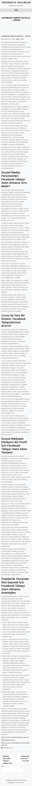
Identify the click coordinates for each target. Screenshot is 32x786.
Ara (2, 766)
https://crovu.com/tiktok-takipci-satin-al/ (15, 737)
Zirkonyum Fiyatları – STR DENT (24, 758)
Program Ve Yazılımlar (16, 2)
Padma (11, 782)
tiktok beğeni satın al (8, 740)
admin (22, 39)
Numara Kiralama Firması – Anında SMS (7, 759)
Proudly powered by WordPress (16, 780)
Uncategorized (7, 748)
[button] (16, 10)
